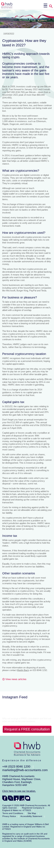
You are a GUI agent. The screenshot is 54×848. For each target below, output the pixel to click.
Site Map (32, 813)
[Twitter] (10, 798)
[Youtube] (27, 798)
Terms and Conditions (12, 813)
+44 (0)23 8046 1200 (16, 766)
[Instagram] (21, 798)
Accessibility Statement (31, 816)
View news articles (15, 679)
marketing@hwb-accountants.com (25, 770)
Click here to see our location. (19, 791)
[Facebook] (4, 798)
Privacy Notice (9, 816)
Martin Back (23, 670)
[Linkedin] (16, 798)
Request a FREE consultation (27, 729)
